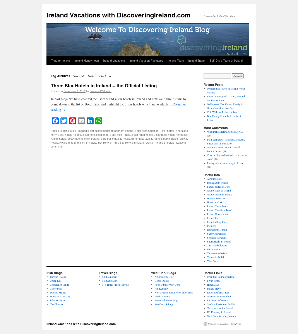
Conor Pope (56, 288)
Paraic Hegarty (162, 296)
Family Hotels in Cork (218, 186)
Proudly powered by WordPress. (225, 324)
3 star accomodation (147, 130)
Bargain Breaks (58, 276)
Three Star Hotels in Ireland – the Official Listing (104, 85)
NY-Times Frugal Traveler (115, 284)
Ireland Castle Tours (217, 206)
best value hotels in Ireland (83, 138)
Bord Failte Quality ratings (146, 138)
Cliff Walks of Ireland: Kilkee (222, 112)
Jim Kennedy (161, 288)
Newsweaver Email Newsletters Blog (174, 292)
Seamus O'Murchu (100, 91)
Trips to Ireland (60, 60)
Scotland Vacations (217, 237)
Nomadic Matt (109, 280)
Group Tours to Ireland (219, 190)
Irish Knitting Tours (217, 222)
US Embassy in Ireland (219, 312)
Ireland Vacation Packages (146, 60)
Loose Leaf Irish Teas (218, 292)
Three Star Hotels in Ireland (128, 142)
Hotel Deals (213, 284)
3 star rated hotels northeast (170, 134)
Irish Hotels (69, 130)
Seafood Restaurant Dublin (221, 304)
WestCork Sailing (164, 304)
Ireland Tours (176, 60)
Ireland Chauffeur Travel (219, 210)
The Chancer (56, 304)
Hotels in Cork (214, 202)
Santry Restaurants (216, 233)
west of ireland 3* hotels (160, 142)
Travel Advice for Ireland (220, 308)
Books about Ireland (217, 182)
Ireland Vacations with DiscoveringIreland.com (118, 14)
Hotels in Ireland (69, 142)
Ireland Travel (196, 60)
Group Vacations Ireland (219, 194)
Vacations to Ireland (217, 253)
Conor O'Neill (162, 280)
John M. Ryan (57, 300)
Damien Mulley (58, 292)
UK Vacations (214, 249)
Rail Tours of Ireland (217, 300)
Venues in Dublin (216, 257)
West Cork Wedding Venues (221, 316)
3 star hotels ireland (69, 134)
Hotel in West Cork (217, 198)
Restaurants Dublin (217, 229)
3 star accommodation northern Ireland (110, 130)
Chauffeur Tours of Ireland (221, 276)
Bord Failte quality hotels (115, 138)
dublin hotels (170, 138)
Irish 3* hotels (88, 142)
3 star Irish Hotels (120, 134)
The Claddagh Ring (217, 245)
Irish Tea (211, 225)
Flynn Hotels (214, 280)
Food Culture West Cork (167, 284)
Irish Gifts (212, 218)
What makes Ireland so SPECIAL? (225, 131)
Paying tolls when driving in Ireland (225, 163)
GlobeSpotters (109, 276)
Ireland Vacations (114, 60)
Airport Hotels (214, 178)
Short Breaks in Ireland (219, 241)
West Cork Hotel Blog (166, 300)
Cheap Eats (56, 280)
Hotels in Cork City (60, 296)
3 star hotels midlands (95, 134)
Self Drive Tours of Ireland (226, 60)
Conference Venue (59, 284)
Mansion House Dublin (219, 296)
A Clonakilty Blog (164, 276)
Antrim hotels (58, 138)
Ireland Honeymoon (86, 60)
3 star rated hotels (142, 134)
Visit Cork (212, 261)
